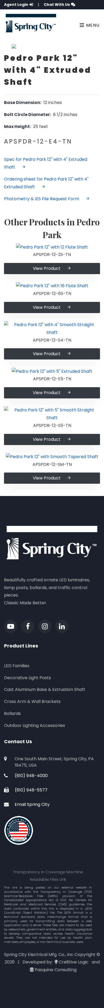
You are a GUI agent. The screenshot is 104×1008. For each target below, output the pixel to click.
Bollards (12, 713)
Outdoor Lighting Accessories (34, 725)
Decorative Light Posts (27, 678)
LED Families (16, 666)
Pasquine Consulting (56, 970)
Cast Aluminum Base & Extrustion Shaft (44, 689)
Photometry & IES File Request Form (41, 199)
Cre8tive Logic (74, 962)
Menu (92, 25)
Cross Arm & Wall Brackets (32, 701)
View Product (47, 268)
